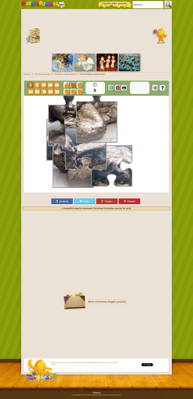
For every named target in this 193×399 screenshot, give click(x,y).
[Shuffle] (111, 88)
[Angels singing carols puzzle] (107, 70)
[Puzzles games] (43, 4)
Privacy (97, 393)
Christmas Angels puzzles (110, 301)
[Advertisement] (96, 31)
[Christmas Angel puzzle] (84, 70)
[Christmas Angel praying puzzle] (62, 70)
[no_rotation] (118, 88)
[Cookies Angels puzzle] (129, 70)
